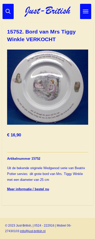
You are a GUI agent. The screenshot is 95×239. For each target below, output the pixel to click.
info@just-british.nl (33, 231)
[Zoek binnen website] (8, 11)
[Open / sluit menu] (85, 11)
